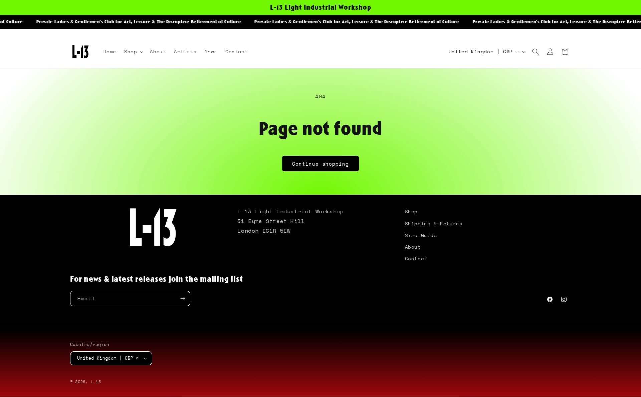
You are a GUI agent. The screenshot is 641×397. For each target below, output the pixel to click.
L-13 (96, 381)
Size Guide (421, 235)
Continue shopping (320, 163)
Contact (416, 258)
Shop (411, 211)
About (413, 246)
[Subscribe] (182, 298)
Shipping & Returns (434, 223)
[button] (133, 52)
